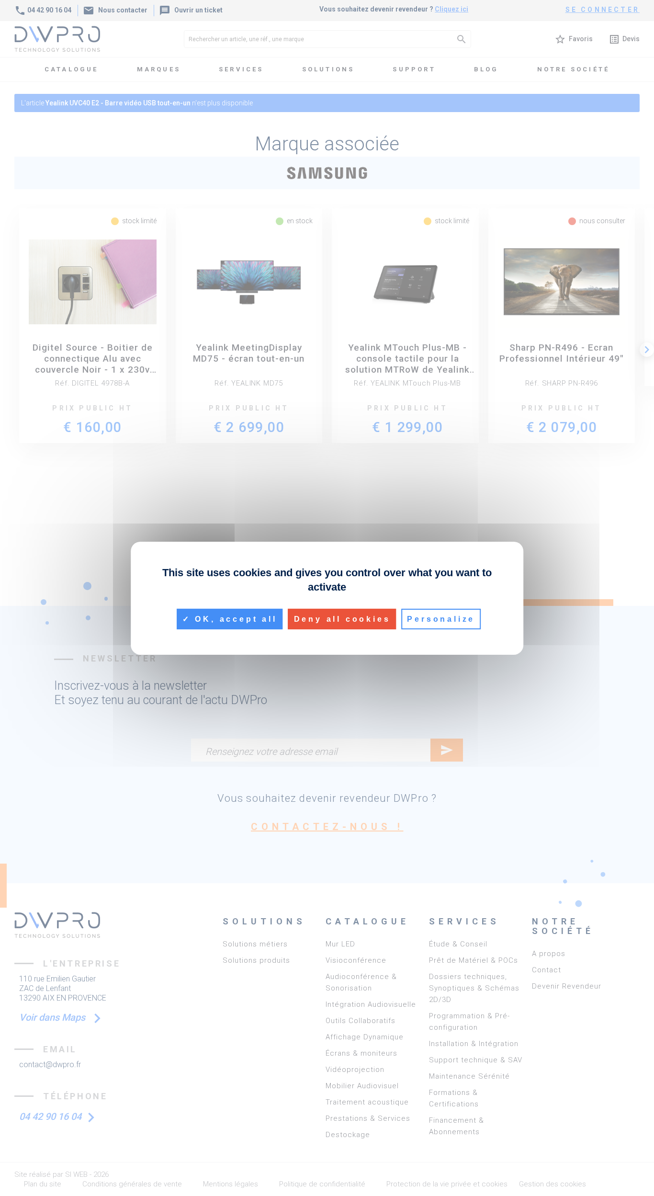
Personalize (441, 619)
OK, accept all (234, 619)
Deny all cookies (342, 619)
